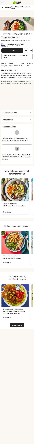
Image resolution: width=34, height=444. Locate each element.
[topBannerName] (17, 13)
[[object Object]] (26, 50)
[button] (17, 119)
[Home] (2, 8)
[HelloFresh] (17, 2)
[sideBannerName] (17, 97)
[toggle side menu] (2, 2)
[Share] (31, 50)
